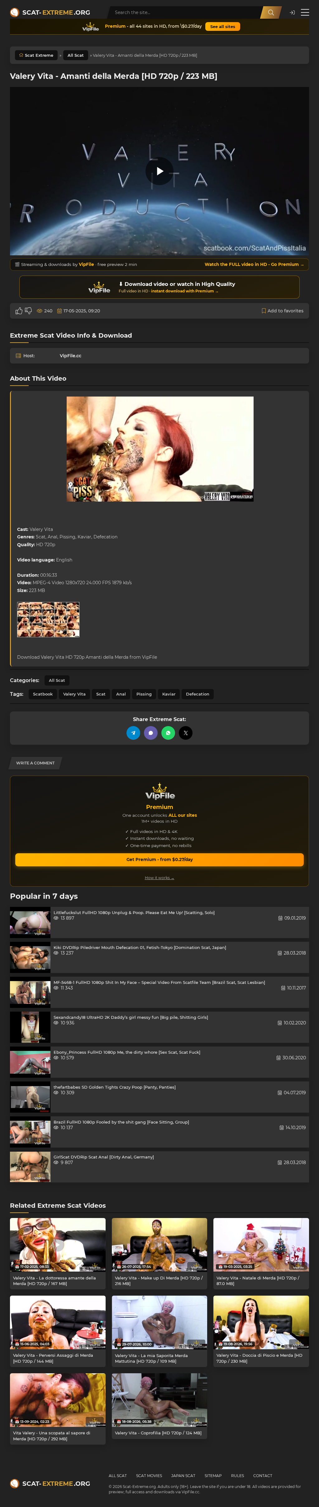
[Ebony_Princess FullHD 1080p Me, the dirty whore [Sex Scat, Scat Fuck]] (30, 1062)
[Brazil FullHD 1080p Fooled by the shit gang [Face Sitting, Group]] (30, 1132)
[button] (292, 13)
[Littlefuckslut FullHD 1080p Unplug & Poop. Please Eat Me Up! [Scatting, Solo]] (30, 922)
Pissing (144, 693)
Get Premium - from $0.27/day (159, 859)
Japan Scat (183, 1475)
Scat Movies (149, 1475)
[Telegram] (133, 733)
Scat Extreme (39, 55)
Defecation (197, 693)
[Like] (19, 310)
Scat (101, 693)
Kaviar (168, 693)
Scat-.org (56, 12)
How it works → (159, 877)
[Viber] (151, 733)
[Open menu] (305, 12)
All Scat (76, 55)
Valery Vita (74, 693)
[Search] (271, 12)
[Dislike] (28, 310)
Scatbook (43, 693)
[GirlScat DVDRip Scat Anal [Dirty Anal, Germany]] (30, 1166)
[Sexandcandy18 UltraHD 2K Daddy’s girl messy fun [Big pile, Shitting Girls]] (30, 1027)
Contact (262, 1475)
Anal (121, 693)
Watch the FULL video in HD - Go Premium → (254, 264)
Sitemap (213, 1475)
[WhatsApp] (168, 733)
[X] (186, 733)
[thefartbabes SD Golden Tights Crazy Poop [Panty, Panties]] (30, 1097)
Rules (237, 1475)
